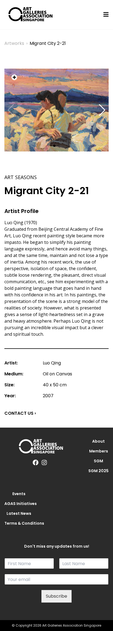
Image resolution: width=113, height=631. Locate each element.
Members (98, 451)
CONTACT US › (20, 413)
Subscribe (56, 596)
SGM (98, 461)
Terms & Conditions (18, 523)
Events (19, 493)
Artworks (14, 43)
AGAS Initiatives (18, 503)
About (98, 441)
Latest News (19, 513)
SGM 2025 (98, 471)
